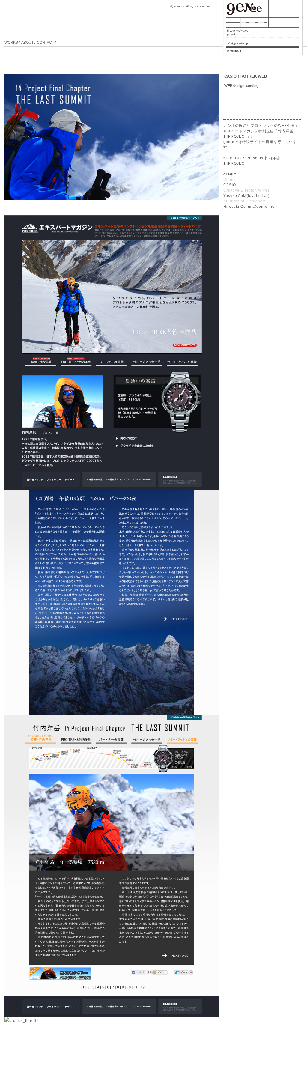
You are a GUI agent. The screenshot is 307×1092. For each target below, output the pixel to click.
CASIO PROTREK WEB (245, 76)
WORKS (11, 42)
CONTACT (45, 42)
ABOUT (27, 42)
